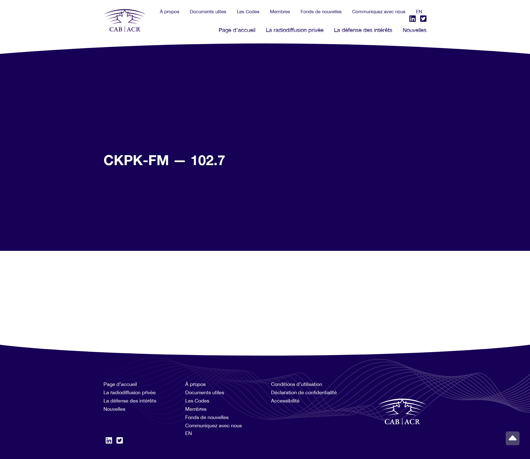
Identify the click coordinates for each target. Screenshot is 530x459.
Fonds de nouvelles (321, 11)
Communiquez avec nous (379, 11)
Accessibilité (285, 401)
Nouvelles (414, 30)
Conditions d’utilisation (296, 384)
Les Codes (248, 11)
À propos (169, 11)
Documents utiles (208, 11)
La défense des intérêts (363, 30)
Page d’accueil (237, 30)
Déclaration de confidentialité (304, 392)
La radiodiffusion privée (295, 30)
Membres (280, 11)
